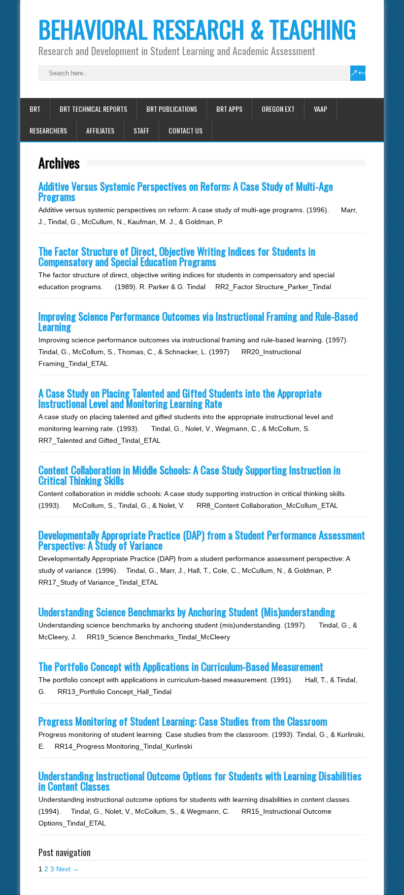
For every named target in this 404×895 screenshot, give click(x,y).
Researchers (48, 130)
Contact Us (185, 130)
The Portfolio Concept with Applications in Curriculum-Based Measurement (180, 666)
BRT (35, 108)
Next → (67, 869)
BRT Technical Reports (93, 108)
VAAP (320, 108)
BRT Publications (171, 108)
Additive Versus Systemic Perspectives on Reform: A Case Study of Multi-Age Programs (185, 191)
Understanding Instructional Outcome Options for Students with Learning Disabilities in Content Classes (200, 781)
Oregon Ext (278, 108)
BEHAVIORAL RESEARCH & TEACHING (197, 28)
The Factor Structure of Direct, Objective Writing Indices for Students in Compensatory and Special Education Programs (176, 256)
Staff (141, 130)
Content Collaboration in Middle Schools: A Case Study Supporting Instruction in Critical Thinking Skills (189, 475)
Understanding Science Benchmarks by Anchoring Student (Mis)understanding (186, 611)
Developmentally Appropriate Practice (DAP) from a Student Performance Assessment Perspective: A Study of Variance (201, 540)
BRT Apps (229, 108)
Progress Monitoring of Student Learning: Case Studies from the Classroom (182, 721)
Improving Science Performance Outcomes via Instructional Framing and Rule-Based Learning (198, 321)
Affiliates (100, 130)
